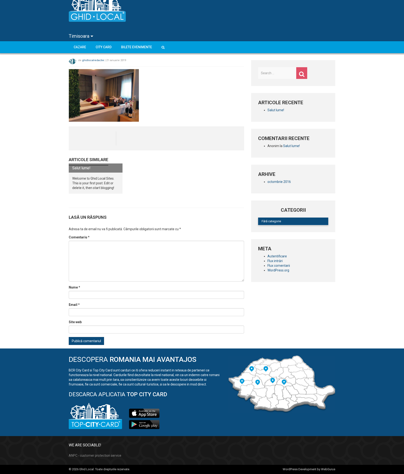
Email (74, 305)
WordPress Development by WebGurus (309, 469)
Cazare (80, 47)
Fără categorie (271, 221)
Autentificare (277, 256)
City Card (104, 47)
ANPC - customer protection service (95, 455)
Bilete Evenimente (136, 47)
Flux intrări (275, 261)
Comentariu (79, 237)
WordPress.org (278, 270)
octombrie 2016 (279, 182)
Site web (75, 322)
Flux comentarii (278, 265)
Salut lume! (81, 168)
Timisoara (79, 36)
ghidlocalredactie (93, 60)
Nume (74, 287)
